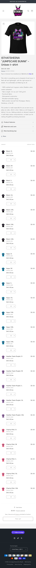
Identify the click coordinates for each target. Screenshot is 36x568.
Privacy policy (10, 564)
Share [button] (4, 136)
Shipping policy (27, 564)
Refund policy (28, 562)
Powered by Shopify (18, 561)
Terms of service (18, 564)
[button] (3, 11)
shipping (17, 514)
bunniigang (11, 561)
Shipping (3, 71)
